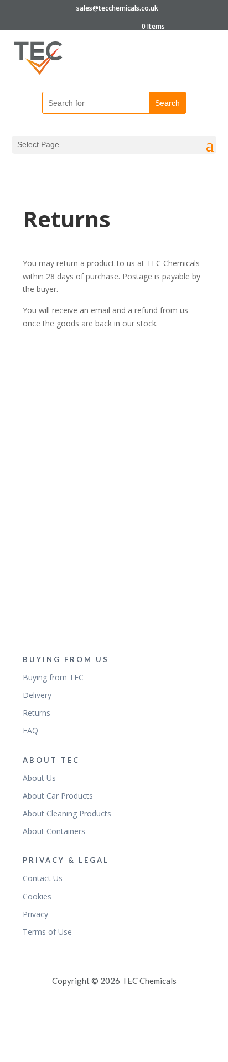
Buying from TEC (53, 677)
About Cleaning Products (67, 813)
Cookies (37, 896)
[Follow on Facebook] (114, 416)
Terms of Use (47, 931)
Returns (36, 712)
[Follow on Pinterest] (114, 477)
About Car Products (58, 795)
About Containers (54, 831)
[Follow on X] (114, 537)
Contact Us (43, 878)
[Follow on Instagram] (114, 598)
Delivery (37, 695)
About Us (39, 778)
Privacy (35, 914)
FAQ (30, 730)
